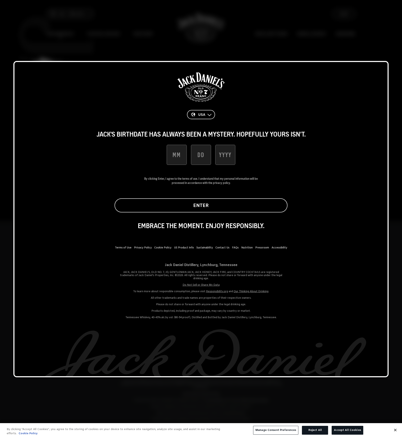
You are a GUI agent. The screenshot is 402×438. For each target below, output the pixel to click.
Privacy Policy (143, 247)
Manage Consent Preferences (275, 430)
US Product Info (184, 247)
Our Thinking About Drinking (251, 291)
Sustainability (204, 247)
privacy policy (221, 183)
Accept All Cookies (347, 430)
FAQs (235, 247)
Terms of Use (123, 247)
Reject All (315, 430)
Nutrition (247, 247)
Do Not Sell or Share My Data (201, 285)
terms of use (189, 179)
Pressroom (262, 247)
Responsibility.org (217, 291)
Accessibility (279, 247)
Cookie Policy (162, 247)
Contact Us (222, 247)
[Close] (395, 430)
